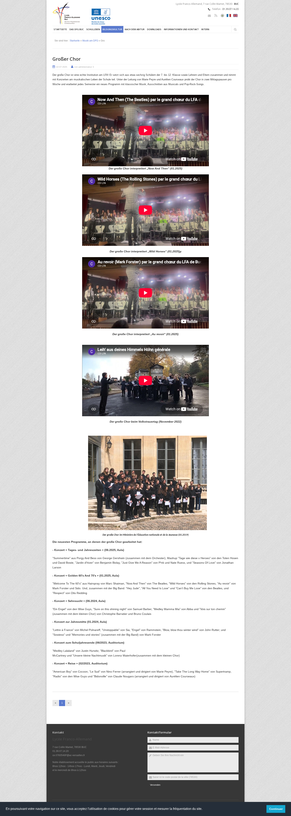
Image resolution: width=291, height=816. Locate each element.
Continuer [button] (276, 808)
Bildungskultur (112, 29)
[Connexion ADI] (222, 15)
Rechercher (235, 29)
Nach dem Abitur (135, 29)
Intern (205, 29)
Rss (216, 15)
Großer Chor (66, 59)
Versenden (155, 785)
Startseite (60, 29)
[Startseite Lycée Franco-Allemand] (87, 25)
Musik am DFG (90, 40)
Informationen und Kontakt (181, 29)
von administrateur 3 (84, 67)
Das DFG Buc (76, 29)
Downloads (154, 29)
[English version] (235, 15)
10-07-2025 (61, 67)
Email (209, 15)
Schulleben (93, 29)
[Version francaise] (229, 15)
